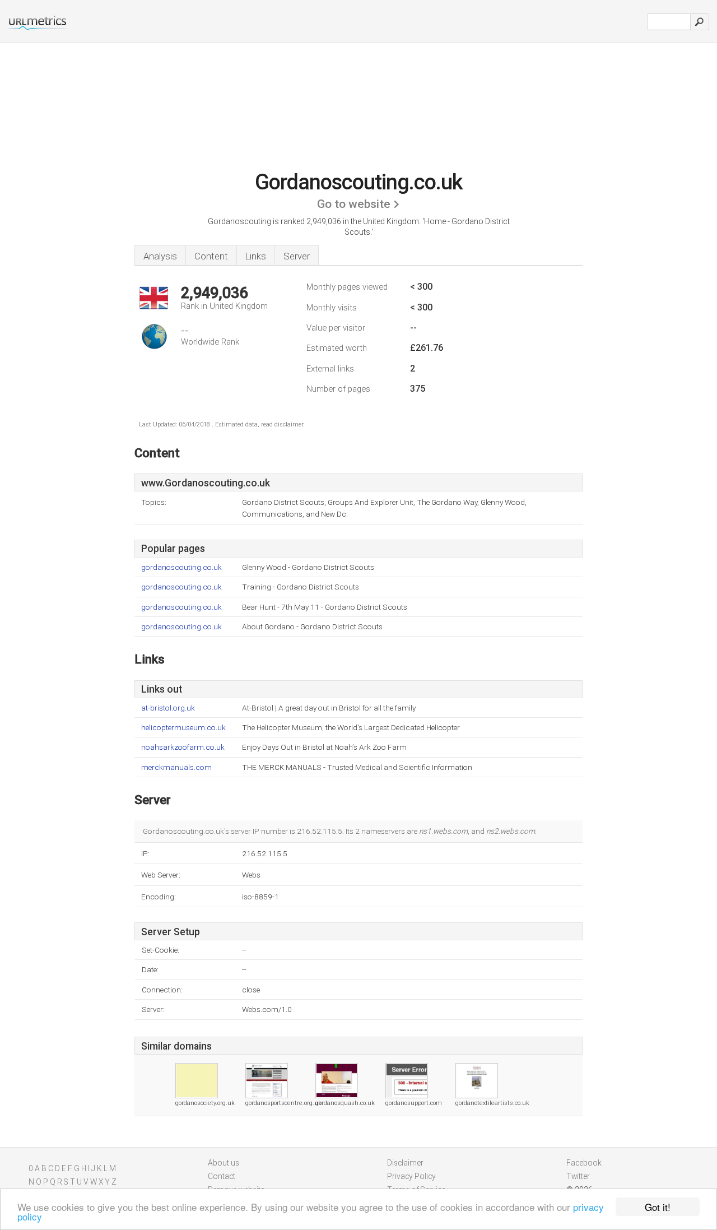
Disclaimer (405, 1162)
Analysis (160, 256)
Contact (221, 1176)
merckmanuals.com (176, 767)
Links (255, 256)
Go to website (353, 204)
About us (223, 1162)
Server (296, 256)
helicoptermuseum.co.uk (183, 727)
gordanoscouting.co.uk (181, 567)
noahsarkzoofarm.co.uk (183, 747)
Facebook (584, 1162)
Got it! (658, 1207)
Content (211, 256)
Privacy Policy (411, 1176)
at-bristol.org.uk (168, 708)
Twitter (578, 1176)
